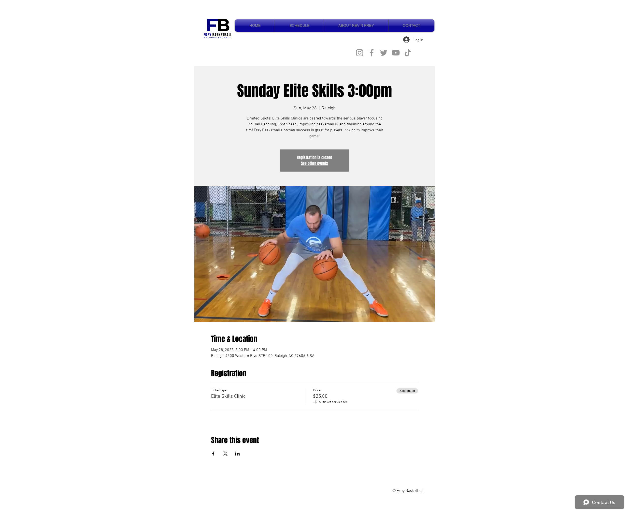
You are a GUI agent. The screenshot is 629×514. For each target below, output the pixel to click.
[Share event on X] (225, 453)
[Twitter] (383, 53)
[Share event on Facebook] (213, 453)
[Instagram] (359, 53)
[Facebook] (371, 53)
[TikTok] (408, 53)
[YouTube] (395, 53)
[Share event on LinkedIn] (237, 453)
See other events (314, 163)
